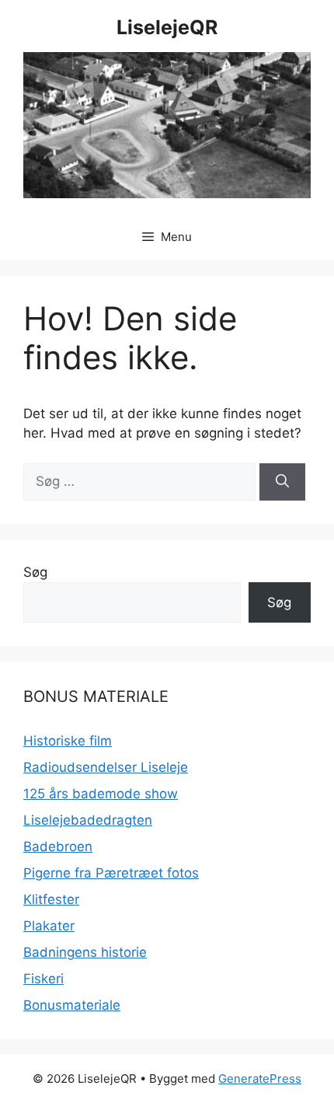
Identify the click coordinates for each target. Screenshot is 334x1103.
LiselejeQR (167, 27)
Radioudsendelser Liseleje (105, 767)
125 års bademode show (100, 793)
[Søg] (282, 482)
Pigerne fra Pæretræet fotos (111, 873)
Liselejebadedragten (87, 820)
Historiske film (67, 741)
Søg (35, 572)
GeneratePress (259, 1078)
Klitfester (51, 899)
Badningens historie (85, 952)
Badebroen (57, 846)
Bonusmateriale (71, 1005)
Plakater (49, 926)
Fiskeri (43, 978)
